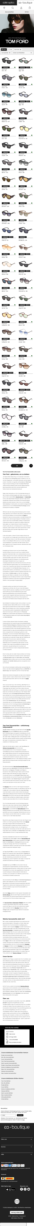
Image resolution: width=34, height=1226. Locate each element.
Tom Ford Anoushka (7, 930)
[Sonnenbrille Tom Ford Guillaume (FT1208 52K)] (8, 332)
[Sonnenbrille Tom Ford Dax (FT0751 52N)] (8, 128)
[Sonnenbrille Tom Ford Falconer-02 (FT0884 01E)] (25, 128)
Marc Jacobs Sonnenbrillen (8, 1073)
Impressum (22, 1216)
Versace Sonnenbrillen (7, 1071)
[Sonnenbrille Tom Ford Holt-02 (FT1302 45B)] (25, 247)
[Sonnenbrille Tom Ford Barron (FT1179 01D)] (8, 162)
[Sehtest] (4, 8)
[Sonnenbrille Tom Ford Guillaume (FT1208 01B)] (25, 450)
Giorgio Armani (19, 497)
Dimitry (6, 946)
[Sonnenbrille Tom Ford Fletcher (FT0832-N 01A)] (25, 145)
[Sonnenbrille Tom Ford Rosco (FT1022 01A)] (8, 77)
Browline (17, 908)
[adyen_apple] (18, 1165)
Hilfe (2, 1154)
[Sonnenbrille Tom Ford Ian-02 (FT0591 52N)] (25, 77)
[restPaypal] (14, 1165)
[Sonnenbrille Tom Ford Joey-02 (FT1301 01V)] (8, 230)
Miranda (7, 786)
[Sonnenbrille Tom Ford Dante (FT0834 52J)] (8, 179)
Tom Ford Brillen (5, 1081)
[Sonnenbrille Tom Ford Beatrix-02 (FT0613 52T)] (8, 111)
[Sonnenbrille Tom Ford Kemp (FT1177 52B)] (8, 349)
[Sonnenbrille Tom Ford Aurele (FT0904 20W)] (25, 332)
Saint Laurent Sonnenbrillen (9, 1063)
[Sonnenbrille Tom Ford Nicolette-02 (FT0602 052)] (25, 399)
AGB (9, 1216)
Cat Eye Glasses (6, 894)
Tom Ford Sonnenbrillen (8, 1061)
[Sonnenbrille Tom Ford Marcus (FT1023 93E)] (8, 264)
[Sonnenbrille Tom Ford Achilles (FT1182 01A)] (8, 416)
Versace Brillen (5, 1091)
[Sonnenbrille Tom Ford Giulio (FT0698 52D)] (25, 349)
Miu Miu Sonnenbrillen (7, 1057)
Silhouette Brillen (6, 1097)
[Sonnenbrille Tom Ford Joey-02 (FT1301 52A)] (8, 366)
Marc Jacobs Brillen (6, 1095)
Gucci (24, 515)
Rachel (27, 821)
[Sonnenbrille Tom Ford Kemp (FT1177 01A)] (8, 399)
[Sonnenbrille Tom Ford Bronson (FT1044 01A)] (8, 450)
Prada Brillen (4, 1085)
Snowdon (27, 944)
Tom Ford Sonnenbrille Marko (21, 766)
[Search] (13, 8)
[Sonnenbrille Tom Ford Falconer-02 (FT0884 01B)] (25, 281)
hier (7, 940)
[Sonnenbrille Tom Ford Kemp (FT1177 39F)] (8, 247)
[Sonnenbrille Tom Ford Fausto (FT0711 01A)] (8, 145)
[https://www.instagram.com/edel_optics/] (25, 1189)
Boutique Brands (25, 986)
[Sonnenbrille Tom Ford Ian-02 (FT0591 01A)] (8, 298)
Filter (4, 49)
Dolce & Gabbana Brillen (8, 1089)
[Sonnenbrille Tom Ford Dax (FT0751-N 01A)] (8, 60)
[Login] (21, 8)
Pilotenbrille (6, 808)
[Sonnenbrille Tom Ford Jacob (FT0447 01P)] (8, 94)
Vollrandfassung (21, 808)
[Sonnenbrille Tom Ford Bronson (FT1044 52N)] (8, 196)
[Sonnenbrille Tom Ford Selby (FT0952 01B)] (8, 433)
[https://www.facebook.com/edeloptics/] (21, 1189)
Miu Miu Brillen (5, 1083)
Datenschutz (15, 1216)
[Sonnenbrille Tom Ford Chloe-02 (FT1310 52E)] (25, 382)
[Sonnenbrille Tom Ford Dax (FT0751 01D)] (25, 416)
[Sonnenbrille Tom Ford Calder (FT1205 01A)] (25, 111)
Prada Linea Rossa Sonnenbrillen (10, 1065)
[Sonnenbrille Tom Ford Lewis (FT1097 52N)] (25, 196)
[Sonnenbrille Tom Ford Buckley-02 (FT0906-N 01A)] (25, 230)
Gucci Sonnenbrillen (6, 1059)
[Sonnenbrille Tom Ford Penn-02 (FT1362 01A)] (25, 264)
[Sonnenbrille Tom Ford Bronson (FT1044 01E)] (25, 179)
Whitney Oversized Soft (8, 748)
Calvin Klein (28, 497)
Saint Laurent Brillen (7, 1093)
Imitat (27, 678)
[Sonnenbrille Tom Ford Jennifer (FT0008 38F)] (25, 366)
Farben (17, 926)
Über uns (4, 1139)
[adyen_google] (22, 1165)
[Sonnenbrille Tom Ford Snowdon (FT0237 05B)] (8, 213)
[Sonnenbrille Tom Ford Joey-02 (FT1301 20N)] (25, 298)
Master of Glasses (17, 953)
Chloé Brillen (4, 1099)
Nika (9, 893)
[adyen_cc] (2, 1165)
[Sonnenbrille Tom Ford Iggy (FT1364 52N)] (25, 60)
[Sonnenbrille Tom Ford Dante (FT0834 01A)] (8, 382)
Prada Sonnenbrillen (7, 1055)
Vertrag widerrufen (17, 1212)
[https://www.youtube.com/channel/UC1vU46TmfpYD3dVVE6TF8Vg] (28, 1189)
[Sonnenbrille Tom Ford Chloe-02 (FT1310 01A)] (25, 433)
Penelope (20, 946)
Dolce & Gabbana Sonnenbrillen (10, 1067)
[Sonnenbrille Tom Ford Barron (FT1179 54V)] (8, 281)
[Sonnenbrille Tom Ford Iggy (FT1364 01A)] (25, 94)
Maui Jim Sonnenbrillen (8, 1069)
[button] (8, 2)
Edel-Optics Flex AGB (17, 1218)
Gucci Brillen (4, 1087)
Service (3, 1147)
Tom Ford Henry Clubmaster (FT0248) (14, 902)
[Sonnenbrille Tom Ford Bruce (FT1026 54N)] (25, 315)
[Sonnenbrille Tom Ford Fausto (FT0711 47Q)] (25, 213)
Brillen (27, 12)
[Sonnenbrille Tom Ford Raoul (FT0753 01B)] (25, 162)
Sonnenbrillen (9, 12)
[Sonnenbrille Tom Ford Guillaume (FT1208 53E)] (8, 315)
